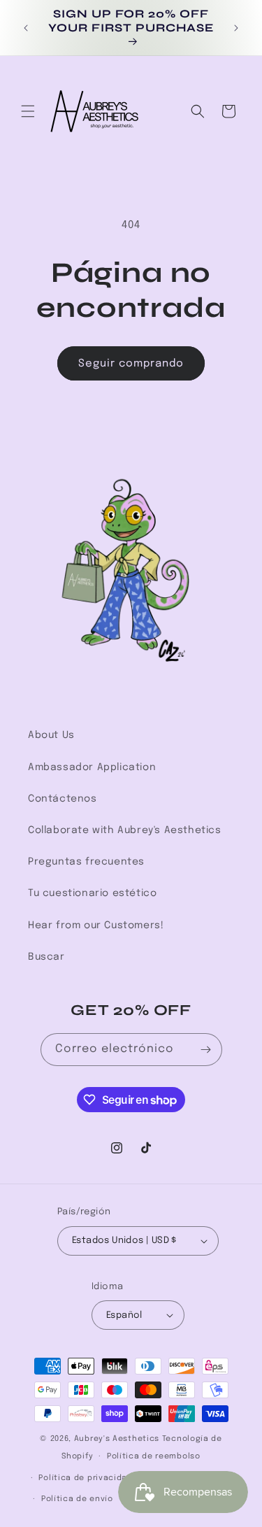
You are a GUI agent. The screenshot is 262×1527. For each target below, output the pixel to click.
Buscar (46, 957)
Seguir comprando (131, 363)
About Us (51, 735)
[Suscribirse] (206, 1049)
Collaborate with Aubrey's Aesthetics (124, 830)
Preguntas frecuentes (86, 862)
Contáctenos (62, 799)
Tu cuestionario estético (92, 893)
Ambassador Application (92, 767)
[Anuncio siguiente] (236, 28)
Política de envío (77, 1499)
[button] (28, 111)
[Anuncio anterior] (25, 28)
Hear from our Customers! (95, 925)
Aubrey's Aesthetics (116, 1439)
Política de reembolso (154, 1456)
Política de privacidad (85, 1478)
